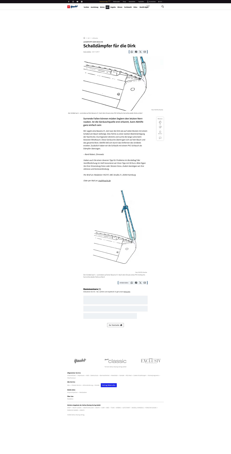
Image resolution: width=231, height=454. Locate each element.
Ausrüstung (94, 7)
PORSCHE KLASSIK (150, 408)
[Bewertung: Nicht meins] (160, 127)
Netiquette (127, 292)
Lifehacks (95, 38)
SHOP (69, 408)
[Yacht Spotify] (81, 1)
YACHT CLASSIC (77, 408)
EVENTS (82, 410)
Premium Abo (105, 1)
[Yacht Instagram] (73, 1)
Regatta (113, 7)
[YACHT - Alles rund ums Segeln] (74, 6)
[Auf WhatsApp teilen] (132, 52)
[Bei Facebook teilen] (136, 52)
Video (135, 7)
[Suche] (163, 6)
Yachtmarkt (128, 7)
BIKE (107, 408)
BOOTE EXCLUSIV (88, 408)
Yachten (86, 7)
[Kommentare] (160, 138)
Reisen (102, 7)
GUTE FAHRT (126, 408)
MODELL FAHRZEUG (138, 408)
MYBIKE (118, 408)
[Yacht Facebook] (68, 1)
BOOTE (97, 408)
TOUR (112, 408)
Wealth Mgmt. (145, 6)
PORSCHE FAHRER (72, 410)
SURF (103, 408)
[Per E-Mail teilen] (145, 52)
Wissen (119, 7)
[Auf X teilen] (140, 52)
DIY (107, 7)
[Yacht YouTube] (77, 1)
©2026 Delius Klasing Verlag (75, 415)
